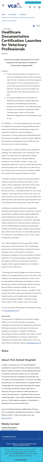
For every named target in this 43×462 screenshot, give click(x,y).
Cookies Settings (20, 460)
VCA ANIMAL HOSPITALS (9, 437)
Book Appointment (33, 2)
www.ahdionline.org (11, 310)
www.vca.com (6, 418)
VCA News (22, 14)
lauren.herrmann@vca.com (10, 429)
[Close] (40, 449)
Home (3, 14)
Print (38, 26)
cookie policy (19, 453)
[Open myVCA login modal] (30, 7)
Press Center (12, 14)
